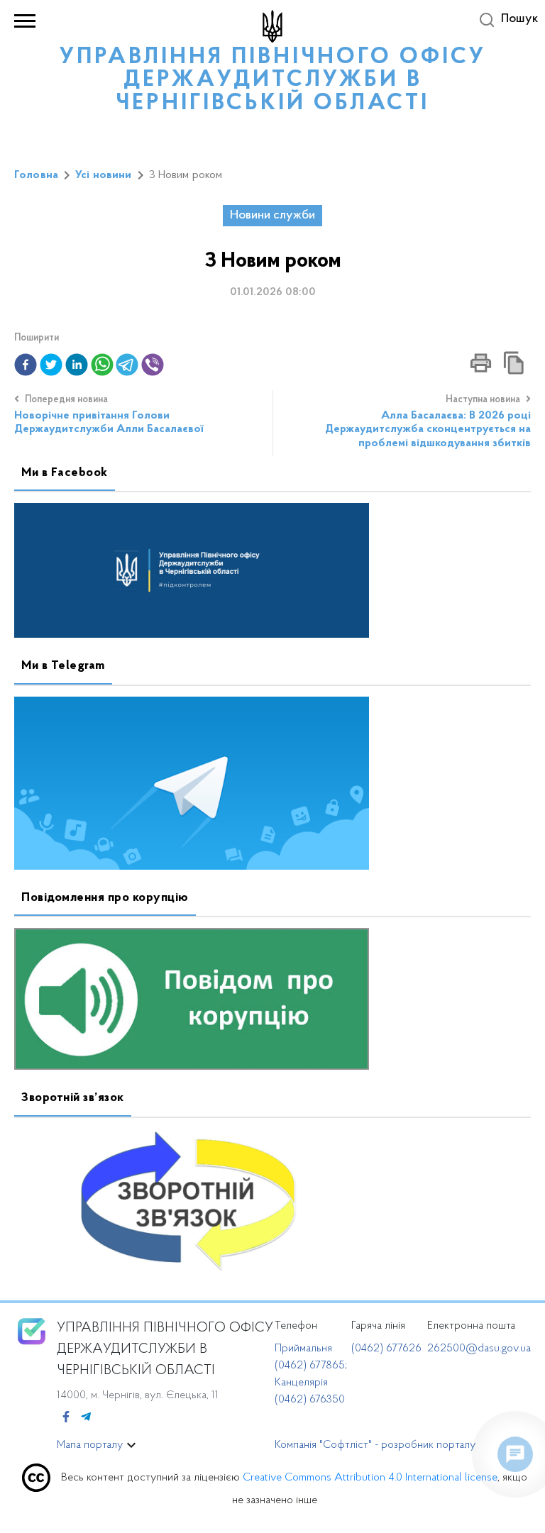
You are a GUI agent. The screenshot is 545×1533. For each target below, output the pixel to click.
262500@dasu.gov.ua (479, 1348)
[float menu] (515, 1454)
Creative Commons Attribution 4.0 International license (370, 1477)
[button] (25, 364)
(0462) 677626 (386, 1348)
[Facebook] (66, 1418)
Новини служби (272, 215)
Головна (36, 175)
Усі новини (103, 175)
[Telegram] (86, 1418)
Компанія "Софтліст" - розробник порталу (375, 1445)
